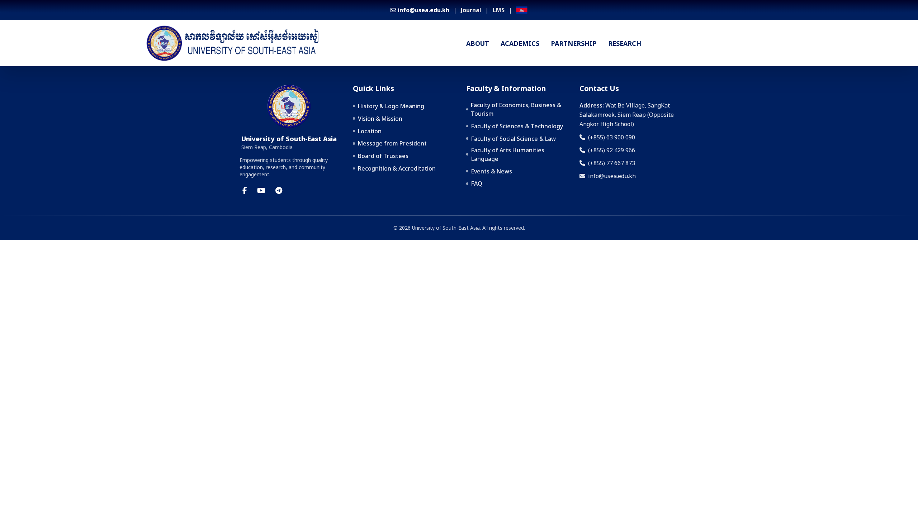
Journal (471, 10)
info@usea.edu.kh (612, 176)
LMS (499, 10)
